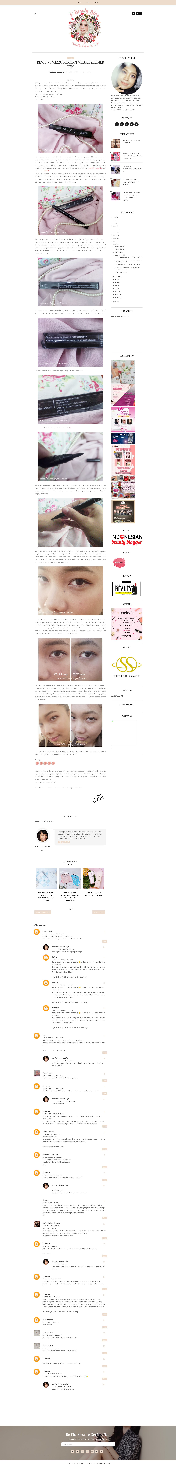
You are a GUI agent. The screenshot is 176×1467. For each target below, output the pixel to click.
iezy (44, 1035)
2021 (115, 220)
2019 (115, 226)
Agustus (118, 276)
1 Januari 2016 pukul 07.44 (51, 1322)
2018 (115, 229)
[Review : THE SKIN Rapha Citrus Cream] (93, 878)
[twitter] (78, 1451)
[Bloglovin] (97, 1451)
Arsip (87, 2)
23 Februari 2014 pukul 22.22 (64, 1188)
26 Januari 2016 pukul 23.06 (52, 1335)
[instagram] (83, 1451)
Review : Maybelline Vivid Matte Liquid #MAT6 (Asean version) (132, 156)
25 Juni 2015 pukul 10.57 (50, 1246)
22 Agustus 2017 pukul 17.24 (64, 1387)
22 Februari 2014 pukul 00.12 (52, 1175)
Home (79, 2)
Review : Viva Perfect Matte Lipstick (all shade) (131, 182)
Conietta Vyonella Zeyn (57, 72)
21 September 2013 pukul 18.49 (65, 1060)
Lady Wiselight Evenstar (51, 1223)
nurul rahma (48, 1320)
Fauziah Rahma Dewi (50, 1154)
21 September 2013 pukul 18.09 (53, 934)
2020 (115, 223)
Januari (117, 297)
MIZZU (46, 821)
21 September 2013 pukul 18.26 (53, 1038)
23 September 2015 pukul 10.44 (62, 959)
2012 (115, 302)
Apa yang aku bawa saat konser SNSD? (127, 264)
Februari (118, 294)
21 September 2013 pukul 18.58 (53, 1075)
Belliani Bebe (47, 931)
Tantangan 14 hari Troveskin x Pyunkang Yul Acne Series (46, 896)
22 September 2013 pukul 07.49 (65, 1101)
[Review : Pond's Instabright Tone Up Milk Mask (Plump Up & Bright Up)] (70, 878)
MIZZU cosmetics (95, 168)
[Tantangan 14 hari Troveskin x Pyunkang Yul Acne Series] (46, 878)
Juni (116, 282)
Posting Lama (98, 912)
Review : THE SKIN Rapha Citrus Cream (94, 894)
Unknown (55, 957)
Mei (116, 285)
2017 (115, 232)
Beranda (70, 909)
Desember (119, 246)
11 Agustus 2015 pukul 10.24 (52, 1279)
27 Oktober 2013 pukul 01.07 (52, 1134)
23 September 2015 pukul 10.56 (62, 985)
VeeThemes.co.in (104, 1463)
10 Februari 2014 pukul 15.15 (52, 1157)
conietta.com (84, 1463)
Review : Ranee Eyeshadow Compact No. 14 (132, 169)
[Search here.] (35, 14)
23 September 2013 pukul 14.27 (53, 1114)
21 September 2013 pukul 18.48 (65, 949)
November (119, 249)
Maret (117, 291)
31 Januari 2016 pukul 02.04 (52, 1361)
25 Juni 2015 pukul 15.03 (62, 1264)
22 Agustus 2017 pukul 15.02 (52, 1374)
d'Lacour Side (48, 1332)
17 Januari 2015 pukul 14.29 (52, 1225)
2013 (115, 244)
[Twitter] (122, 124)
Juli (116, 279)
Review (51, 821)
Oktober (118, 252)
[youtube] (93, 1451)
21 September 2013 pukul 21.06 (53, 1088)
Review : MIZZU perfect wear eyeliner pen (128, 257)
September (119, 255)
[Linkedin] (132, 124)
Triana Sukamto (48, 1132)
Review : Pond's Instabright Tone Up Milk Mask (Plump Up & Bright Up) (70, 896)
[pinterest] (88, 1451)
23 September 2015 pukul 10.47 (53, 1297)
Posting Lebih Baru (43, 912)
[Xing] (136, 124)
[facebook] (73, 1451)
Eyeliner (70, 58)
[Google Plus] (127, 124)
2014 (115, 241)
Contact (96, 2)
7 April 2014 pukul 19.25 (50, 1203)
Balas (104, 941)
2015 (115, 238)
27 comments (87, 72)
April (116, 288)
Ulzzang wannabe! (121, 272)
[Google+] (102, 1451)
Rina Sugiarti (47, 1073)
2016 (115, 235)
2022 (115, 217)
